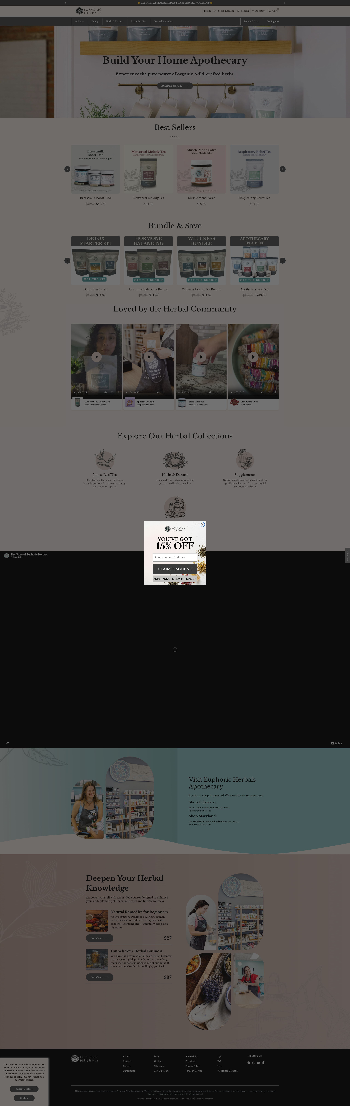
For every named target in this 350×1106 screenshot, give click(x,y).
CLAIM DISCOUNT (175, 569)
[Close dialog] (202, 524)
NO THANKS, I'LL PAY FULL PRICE (175, 579)
